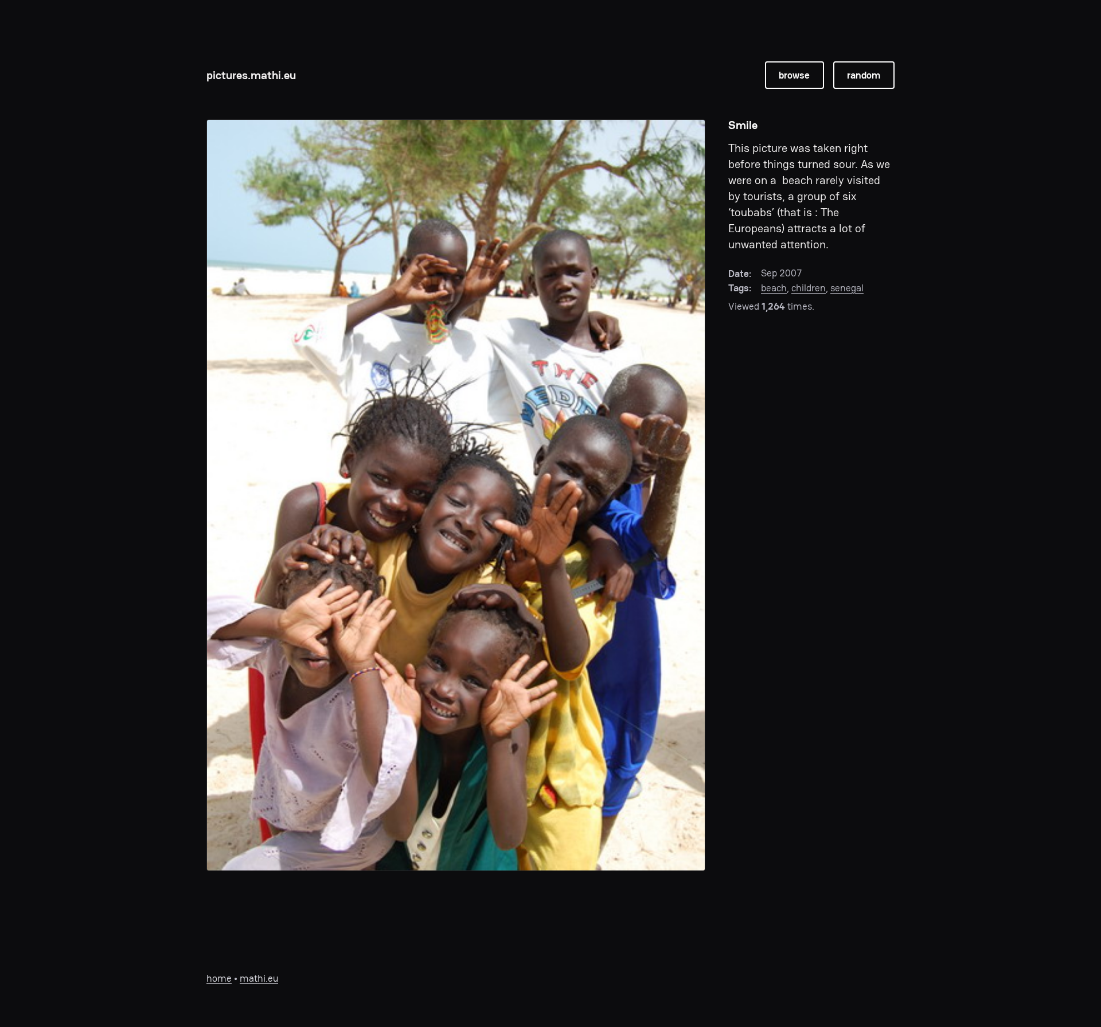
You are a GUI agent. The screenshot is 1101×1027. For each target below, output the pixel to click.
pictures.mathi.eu (251, 75)
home (219, 978)
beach (774, 288)
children (808, 288)
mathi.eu (259, 978)
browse (794, 75)
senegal (847, 288)
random (863, 75)
